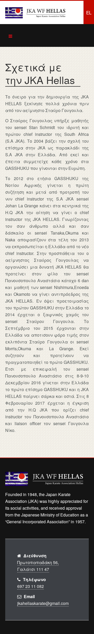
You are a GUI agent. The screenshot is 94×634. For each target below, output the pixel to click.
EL (88, 12)
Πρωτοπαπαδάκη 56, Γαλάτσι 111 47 (38, 565)
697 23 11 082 (30, 586)
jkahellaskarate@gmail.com (43, 603)
